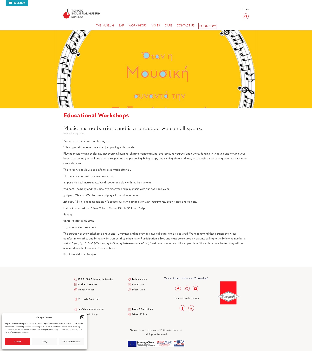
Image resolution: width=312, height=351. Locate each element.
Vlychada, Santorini (88, 299)
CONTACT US (186, 25)
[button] (82, 317)
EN (247, 10)
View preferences (71, 341)
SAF (121, 25)
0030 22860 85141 (87, 314)
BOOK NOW (207, 26)
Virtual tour (138, 284)
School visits (138, 289)
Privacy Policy (139, 314)
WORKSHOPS (138, 25)
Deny (44, 341)
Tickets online (139, 279)
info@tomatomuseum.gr (91, 309)
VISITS (155, 25)
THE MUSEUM (105, 25)
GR (240, 10)
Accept (17, 341)
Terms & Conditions (142, 309)
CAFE (168, 25)
